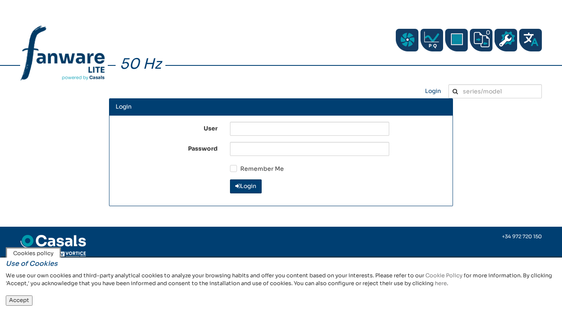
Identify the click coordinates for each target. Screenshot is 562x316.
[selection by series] (407, 40)
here (441, 283)
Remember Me (262, 168)
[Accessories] (456, 40)
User (211, 128)
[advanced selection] (431, 40)
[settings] (506, 40)
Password (203, 148)
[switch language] (530, 40)
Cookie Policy (443, 275)
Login (433, 91)
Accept (19, 300)
